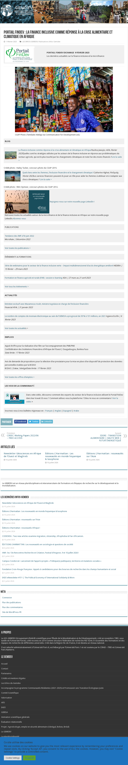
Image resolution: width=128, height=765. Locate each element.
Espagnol (67, 411)
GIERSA (4, 712)
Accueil (4, 664)
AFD (3, 702)
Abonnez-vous (19, 218)
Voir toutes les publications (17, 248)
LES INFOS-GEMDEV (30, 42)
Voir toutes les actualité (15, 328)
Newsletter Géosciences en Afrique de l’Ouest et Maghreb (22, 455)
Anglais (58, 411)
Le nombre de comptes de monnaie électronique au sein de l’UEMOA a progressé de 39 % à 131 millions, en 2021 (55, 316)
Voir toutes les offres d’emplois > (19, 377)
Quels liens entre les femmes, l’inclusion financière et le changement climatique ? (58, 172)
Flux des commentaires (12, 607)
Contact (4, 668)
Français (49, 411)
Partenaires (6, 673)
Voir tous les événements (16, 286)
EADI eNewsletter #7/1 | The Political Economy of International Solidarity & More (38, 577)
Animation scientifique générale (15, 717)
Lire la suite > (46, 179)
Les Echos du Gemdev (11, 683)
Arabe (76, 411)
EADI (3, 707)
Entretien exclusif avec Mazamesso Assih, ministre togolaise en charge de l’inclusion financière (47, 304)
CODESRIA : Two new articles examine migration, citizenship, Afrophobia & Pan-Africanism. (43, 536)
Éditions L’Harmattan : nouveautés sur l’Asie (21, 519)
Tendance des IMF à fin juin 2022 (19, 236)
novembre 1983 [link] (111, 638)
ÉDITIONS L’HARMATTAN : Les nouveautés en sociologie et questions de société (38, 544)
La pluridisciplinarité (10, 736)
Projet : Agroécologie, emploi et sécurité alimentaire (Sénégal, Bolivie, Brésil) (35, 727)
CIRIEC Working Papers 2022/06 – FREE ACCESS (23, 435)
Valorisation (6, 698)
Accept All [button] (29, 758)
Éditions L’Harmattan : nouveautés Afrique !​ (21, 528)
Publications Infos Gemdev (49, 42)
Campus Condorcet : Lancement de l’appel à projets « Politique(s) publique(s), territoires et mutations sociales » (51, 561)
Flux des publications (11, 602)
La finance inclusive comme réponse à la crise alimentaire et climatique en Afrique (54, 150)
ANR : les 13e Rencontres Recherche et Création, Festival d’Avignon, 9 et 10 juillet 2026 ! (40, 553)
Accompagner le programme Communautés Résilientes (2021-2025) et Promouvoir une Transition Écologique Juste (52, 688)
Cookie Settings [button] (13, 758)
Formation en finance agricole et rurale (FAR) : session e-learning (33, 278)
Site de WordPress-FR (11, 612)
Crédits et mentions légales (13, 678)
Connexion (7, 597)
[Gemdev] (64, 10)
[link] (111, 638)
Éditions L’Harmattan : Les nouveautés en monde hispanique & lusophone (63, 456)
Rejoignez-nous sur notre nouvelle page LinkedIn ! (72, 201)
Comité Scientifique (10, 693)
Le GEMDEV (6, 731)
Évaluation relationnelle (11, 722)
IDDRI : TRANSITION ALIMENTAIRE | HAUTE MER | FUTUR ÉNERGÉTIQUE (106, 437)
